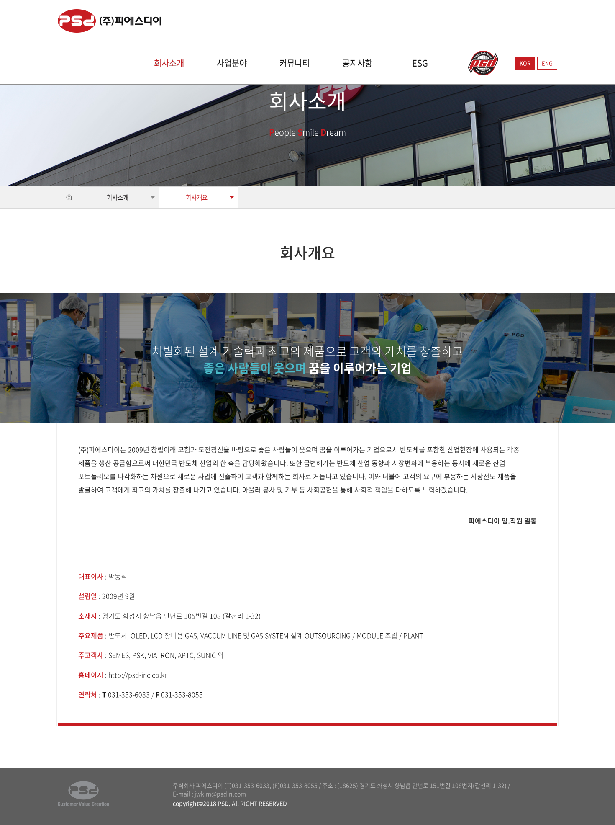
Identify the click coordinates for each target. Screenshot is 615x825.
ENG (547, 63)
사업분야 (232, 63)
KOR (525, 63)
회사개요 (197, 197)
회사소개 (169, 63)
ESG (420, 63)
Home (69, 197)
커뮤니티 (294, 63)
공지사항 (357, 63)
